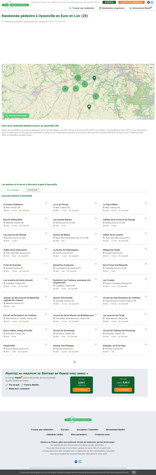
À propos (109, 2)
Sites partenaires (79, 434)
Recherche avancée (18, 115)
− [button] (4, 69)
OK (134, 472)
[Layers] (151, 67)
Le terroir (32, 190)
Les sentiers (13, 190)
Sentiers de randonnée (13, 21)
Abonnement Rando (141, 8)
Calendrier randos (54, 434)
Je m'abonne (81, 390)
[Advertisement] (78, 44)
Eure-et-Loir (43, 21)
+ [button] (4, 66)
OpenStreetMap (141, 119)
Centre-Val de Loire (30, 21)
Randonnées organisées (113, 8)
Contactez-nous (102, 434)
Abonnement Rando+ (115, 429)
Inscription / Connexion (87, 429)
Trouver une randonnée (83, 8)
